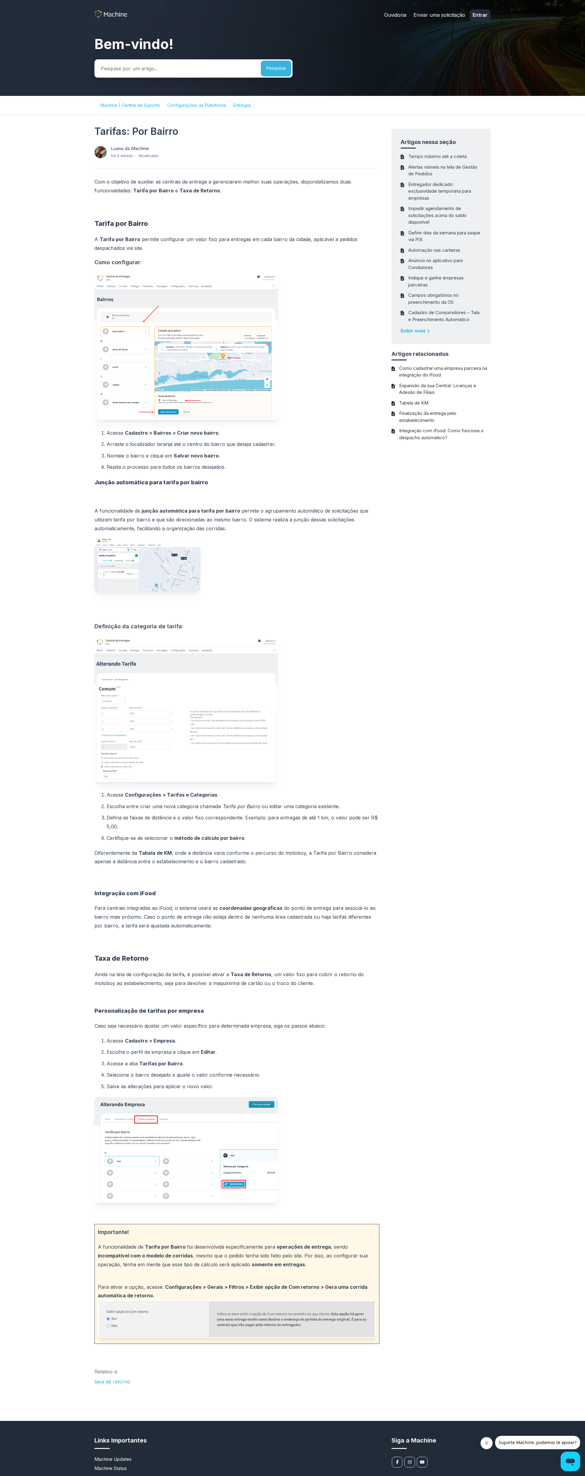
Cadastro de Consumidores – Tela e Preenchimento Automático (444, 316)
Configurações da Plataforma (196, 105)
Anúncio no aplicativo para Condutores (435, 264)
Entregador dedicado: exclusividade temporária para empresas (439, 191)
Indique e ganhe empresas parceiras (436, 281)
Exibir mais (414, 331)
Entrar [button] (480, 15)
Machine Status (110, 1468)
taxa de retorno (112, 1382)
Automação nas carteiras (434, 250)
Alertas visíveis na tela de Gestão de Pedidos (442, 170)
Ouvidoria (395, 15)
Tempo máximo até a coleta (437, 156)
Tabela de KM (413, 403)
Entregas (242, 105)
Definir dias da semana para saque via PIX (444, 236)
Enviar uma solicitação (439, 15)
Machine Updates (113, 1459)
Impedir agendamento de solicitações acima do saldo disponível (437, 215)
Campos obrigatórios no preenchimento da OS (433, 298)
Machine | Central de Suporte (130, 105)
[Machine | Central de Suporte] (110, 16)
